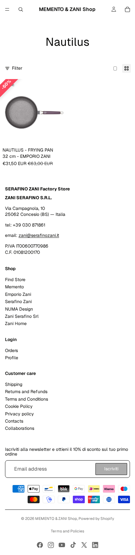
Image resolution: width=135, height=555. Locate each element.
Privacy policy (19, 413)
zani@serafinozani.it (39, 235)
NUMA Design (19, 309)
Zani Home (16, 323)
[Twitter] (84, 545)
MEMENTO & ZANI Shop (56, 518)
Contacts (14, 421)
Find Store (15, 279)
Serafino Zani (18, 301)
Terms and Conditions (26, 399)
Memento (14, 287)
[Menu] (7, 9)
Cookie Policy (19, 406)
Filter (17, 68)
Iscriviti (111, 469)
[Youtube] (62, 545)
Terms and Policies (67, 531)
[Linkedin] (95, 545)
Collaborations (19, 428)
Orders (11, 350)
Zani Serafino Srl (22, 316)
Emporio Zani (18, 294)
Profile (11, 357)
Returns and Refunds (26, 391)
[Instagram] (51, 545)
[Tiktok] (73, 545)
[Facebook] (40, 545)
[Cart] (127, 9)
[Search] (21, 9)
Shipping (13, 384)
